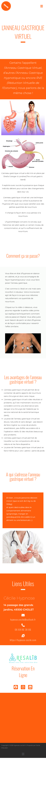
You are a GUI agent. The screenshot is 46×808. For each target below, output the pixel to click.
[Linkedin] (30, 687)
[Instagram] (23, 687)
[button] (41, 6)
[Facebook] (16, 687)
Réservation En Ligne (23, 671)
